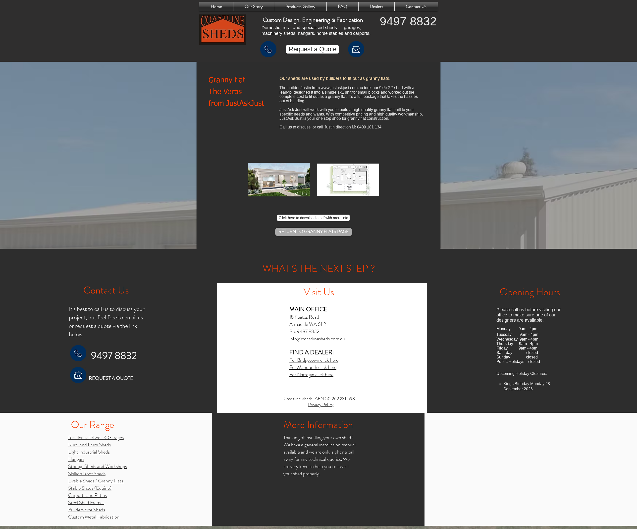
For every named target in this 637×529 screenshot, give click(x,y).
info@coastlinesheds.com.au (317, 338)
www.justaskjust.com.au (342, 88)
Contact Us (106, 290)
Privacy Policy (321, 404)
